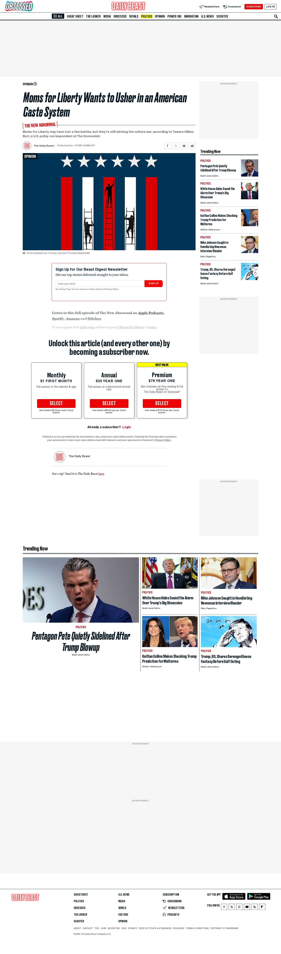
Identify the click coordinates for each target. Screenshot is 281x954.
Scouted (222, 16)
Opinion (160, 16)
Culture (123, 914)
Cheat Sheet (75, 16)
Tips (96, 928)
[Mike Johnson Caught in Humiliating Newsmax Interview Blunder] (249, 252)
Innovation (191, 16)
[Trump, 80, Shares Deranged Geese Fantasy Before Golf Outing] (249, 279)
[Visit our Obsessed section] (31, 6)
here (101, 473)
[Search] (276, 16)
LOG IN (270, 6)
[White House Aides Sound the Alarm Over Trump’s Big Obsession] (249, 198)
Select (56, 403)
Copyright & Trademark (224, 928)
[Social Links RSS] (255, 908)
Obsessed (120, 16)
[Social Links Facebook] (224, 908)
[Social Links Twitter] (232, 908)
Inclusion (178, 928)
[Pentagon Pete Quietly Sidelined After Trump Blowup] (249, 175)
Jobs (103, 928)
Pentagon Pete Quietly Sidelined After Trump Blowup (81, 641)
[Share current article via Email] (184, 145)
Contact (88, 928)
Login (126, 427)
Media (107, 16)
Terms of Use (96, 289)
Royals (133, 16)
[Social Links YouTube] (247, 908)
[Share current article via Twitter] (175, 145)
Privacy (132, 928)
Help (124, 928)
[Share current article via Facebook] (167, 145)
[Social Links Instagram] (239, 908)
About (77, 928)
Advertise (114, 928)
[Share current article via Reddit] (192, 145)
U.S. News (207, 16)
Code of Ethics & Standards (155, 928)
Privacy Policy (112, 289)
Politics (146, 16)
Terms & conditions (197, 928)
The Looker (93, 16)
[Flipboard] (262, 908)
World (122, 908)
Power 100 (174, 16)
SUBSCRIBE (253, 6)
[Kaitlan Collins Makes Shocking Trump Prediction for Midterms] (249, 225)
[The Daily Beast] (128, 6)
